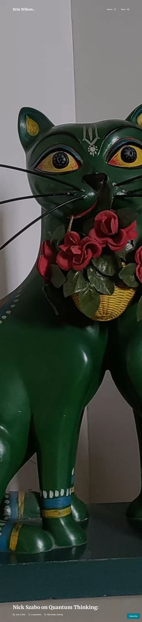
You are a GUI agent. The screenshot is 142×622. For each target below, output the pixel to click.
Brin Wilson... (24, 9)
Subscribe (133, 616)
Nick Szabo (51, 615)
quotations (37, 615)
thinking (60, 615)
